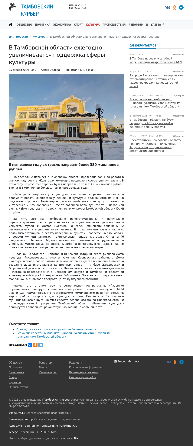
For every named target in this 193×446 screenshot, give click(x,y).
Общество (24, 24)
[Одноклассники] (174, 7)
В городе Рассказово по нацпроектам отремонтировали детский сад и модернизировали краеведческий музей (156, 80)
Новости (22, 36)
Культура (93, 24)
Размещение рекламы (83, 372)
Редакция (75, 362)
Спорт (78, 24)
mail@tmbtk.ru (68, 425)
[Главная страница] (10, 36)
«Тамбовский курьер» (56, 399)
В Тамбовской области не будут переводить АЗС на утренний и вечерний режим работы (152, 123)
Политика (42, 24)
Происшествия (114, 24)
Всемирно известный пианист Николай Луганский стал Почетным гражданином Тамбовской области (63, 334)
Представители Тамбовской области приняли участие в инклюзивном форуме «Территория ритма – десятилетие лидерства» (155, 145)
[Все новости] (147, 24)
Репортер (136, 24)
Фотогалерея (48, 372)
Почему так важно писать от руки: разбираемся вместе (56, 329)
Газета (158, 24)
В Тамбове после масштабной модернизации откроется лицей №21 (155, 60)
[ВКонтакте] (168, 7)
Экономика (62, 24)
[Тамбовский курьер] (10, 24)
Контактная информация (86, 367)
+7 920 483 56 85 (46, 432)
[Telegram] (40, 345)
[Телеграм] (181, 7)
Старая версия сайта (82, 377)
